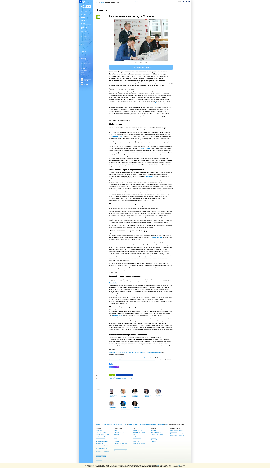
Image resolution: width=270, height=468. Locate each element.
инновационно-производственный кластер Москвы (122, 378)
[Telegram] (112, 364)
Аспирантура (116, 441)
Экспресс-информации (85, 38)
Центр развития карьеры (119, 445)
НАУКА (134, 428)
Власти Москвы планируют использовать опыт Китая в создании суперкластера (130, 357)
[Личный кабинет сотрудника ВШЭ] (186, 1)
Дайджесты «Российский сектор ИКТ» (86, 43)
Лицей (115, 430)
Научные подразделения (133, 424)
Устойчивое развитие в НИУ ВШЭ (102, 434)
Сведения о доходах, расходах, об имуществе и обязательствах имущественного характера (103, 448)
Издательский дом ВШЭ (156, 432)
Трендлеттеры (84, 46)
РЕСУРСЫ (153, 428)
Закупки (97, 439)
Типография (153, 436)
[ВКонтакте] (110, 364)
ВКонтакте (84, 70)
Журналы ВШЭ (154, 439)
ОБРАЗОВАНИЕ (118, 428)
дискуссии (112, 378)
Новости (167, 424)
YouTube (84, 74)
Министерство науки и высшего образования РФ (176, 431)
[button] (110, 40)
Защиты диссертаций (137, 437)
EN (180, 1)
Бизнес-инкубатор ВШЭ (119, 447)
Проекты (83, 23)
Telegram (84, 68)
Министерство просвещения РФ (176, 433)
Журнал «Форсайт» (85, 40)
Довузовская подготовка (119, 432)
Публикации (83, 14)
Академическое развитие (138, 439)
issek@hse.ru (85, 53)
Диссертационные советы (138, 436)
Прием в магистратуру (118, 439)
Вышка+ (115, 437)
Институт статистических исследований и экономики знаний (124, 384)
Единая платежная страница (101, 458)
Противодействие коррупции (102, 445)
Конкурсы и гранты (136, 441)
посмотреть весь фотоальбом (141, 67)
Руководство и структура (101, 432)
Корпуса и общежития (100, 437)
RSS (83, 76)
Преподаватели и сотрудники (102, 436)
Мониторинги (135, 434)
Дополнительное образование (120, 443)
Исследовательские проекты (139, 432)
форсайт (131, 378)
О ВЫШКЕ (98, 428)
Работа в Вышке (99, 459)
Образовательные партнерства (120, 448)
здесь (158, 465)
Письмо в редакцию (86, 83)
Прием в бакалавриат (118, 436)
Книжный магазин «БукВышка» (157, 434)
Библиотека (153, 430)
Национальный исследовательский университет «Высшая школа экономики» (111, 424)
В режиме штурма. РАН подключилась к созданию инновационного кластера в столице (132, 360)
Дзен (83, 72)
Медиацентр (153, 437)
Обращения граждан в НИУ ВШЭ (102, 441)
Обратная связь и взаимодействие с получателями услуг (121, 451)
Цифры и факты (99, 430)
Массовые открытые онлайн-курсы (177, 435)
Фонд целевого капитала (101, 443)
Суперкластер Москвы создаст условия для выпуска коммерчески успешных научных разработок (135, 352)
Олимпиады (116, 434)
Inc (156, 357)
